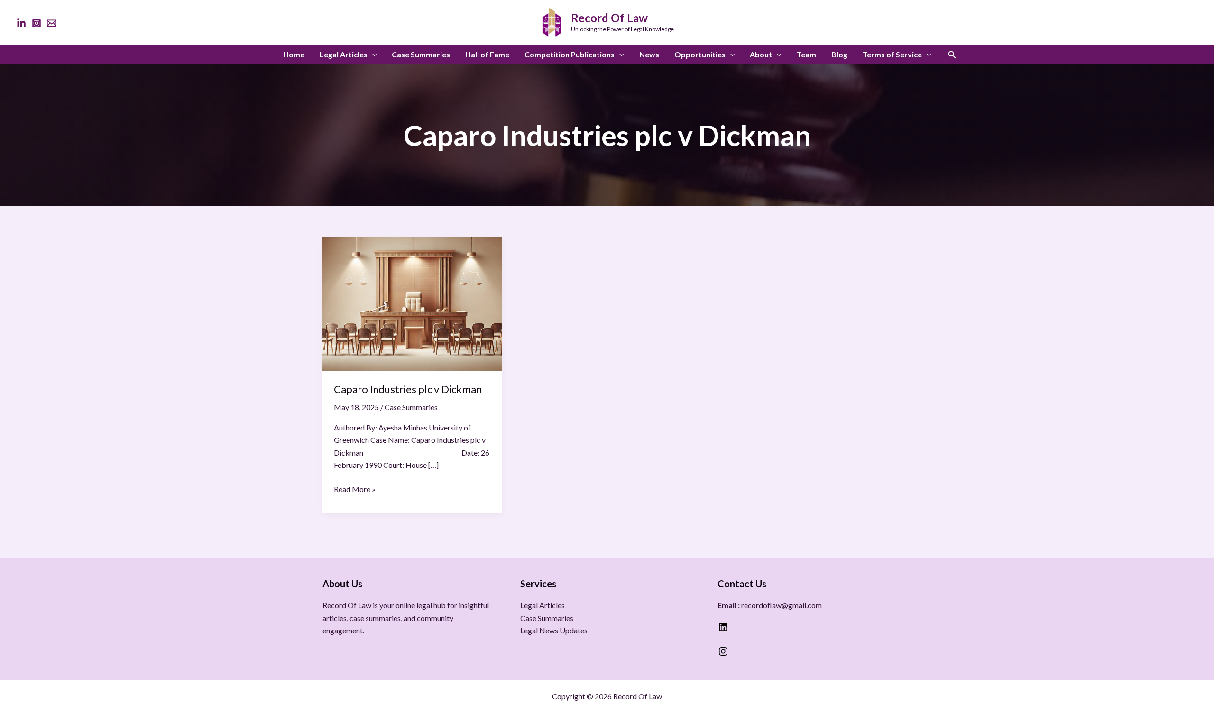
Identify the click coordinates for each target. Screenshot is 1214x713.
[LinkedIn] (21, 23)
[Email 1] (51, 23)
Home (293, 54)
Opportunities (700, 54)
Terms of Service (892, 54)
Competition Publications (569, 54)
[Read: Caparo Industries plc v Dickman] (412, 302)
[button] (372, 54)
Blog (839, 54)
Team (806, 54)
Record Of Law (609, 18)
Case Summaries (421, 54)
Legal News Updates (554, 630)
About (761, 54)
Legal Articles (344, 54)
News (649, 54)
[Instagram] (36, 23)
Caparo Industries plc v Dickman (408, 389)
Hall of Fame (487, 54)
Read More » (355, 488)
